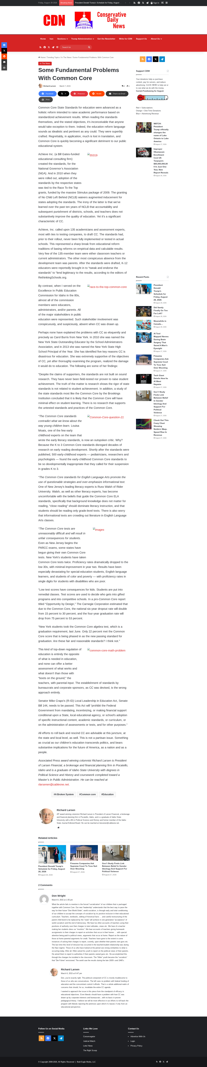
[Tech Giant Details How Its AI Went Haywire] (144, 379)
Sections (61, 39)
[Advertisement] (152, 226)
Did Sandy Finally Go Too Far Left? (89, 3)
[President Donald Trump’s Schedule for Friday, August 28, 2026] (52, 854)
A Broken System (64, 794)
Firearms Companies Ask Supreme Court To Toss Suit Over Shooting (83, 866)
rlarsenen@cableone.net (53, 784)
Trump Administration (81, 39)
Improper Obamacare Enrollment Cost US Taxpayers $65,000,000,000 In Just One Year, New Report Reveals (161, 161)
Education (108, 794)
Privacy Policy (136, 1046)
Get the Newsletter (106, 39)
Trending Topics (53, 57)
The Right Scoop (90, 1050)
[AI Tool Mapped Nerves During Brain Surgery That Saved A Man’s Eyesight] (144, 337)
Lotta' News (88, 1046)
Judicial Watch (89, 1041)
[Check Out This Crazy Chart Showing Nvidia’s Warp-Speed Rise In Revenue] (144, 424)
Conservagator (89, 1036)
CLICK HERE (151, 85)
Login (133, 1041)
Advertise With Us (138, 1036)
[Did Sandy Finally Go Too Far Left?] (144, 311)
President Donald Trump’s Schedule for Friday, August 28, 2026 (51, 869)
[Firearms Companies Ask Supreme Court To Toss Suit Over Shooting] (84, 853)
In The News (66, 57)
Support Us (141, 39)
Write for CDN (125, 39)
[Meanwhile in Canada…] (144, 325)
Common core (88, 794)
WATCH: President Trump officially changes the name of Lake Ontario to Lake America (161, 132)
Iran (51, 39)
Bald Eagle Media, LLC (86, 1062)
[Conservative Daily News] (86, 20)
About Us (155, 39)
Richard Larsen (49, 86)
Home (43, 39)
